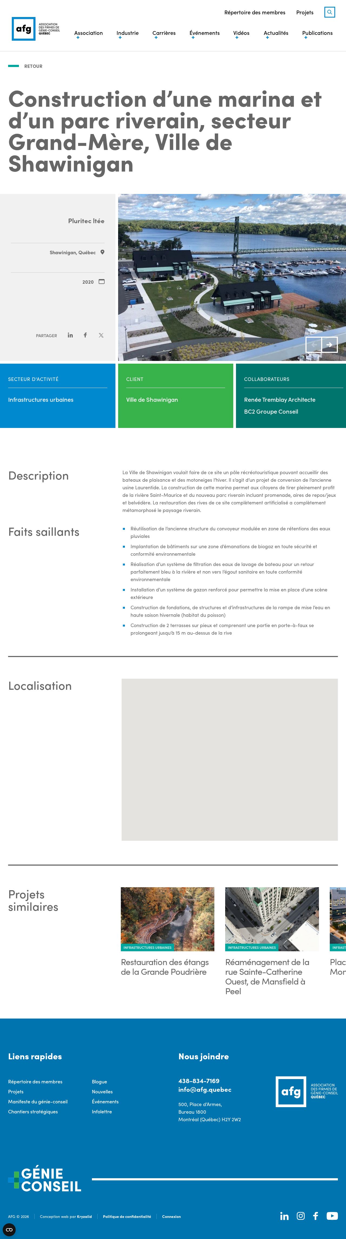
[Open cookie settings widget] (9, 1229)
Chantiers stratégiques (33, 1111)
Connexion (171, 1216)
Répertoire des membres (254, 12)
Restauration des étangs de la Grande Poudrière (165, 966)
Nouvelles (102, 1091)
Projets (305, 12)
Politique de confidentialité (127, 1216)
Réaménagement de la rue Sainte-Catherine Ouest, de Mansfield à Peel (267, 976)
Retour (33, 66)
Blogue (99, 1081)
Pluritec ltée (86, 220)
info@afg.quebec (204, 1088)
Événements (105, 1101)
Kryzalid (84, 1216)
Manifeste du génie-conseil (38, 1101)
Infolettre (102, 1111)
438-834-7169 (198, 1080)
